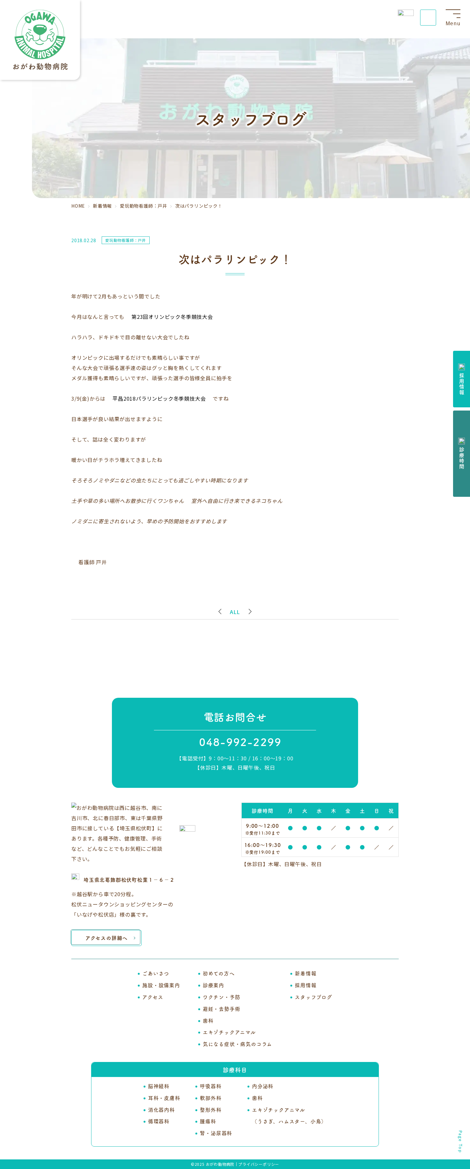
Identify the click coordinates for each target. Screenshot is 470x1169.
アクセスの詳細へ (106, 937)
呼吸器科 (210, 1085)
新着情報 (305, 973)
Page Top (461, 1141)
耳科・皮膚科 (164, 1097)
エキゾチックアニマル (229, 1031)
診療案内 (213, 984)
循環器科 (158, 1121)
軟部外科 (210, 1097)
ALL (235, 612)
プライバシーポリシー (258, 1164)
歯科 (208, 1020)
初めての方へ (219, 973)
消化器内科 (161, 1109)
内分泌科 (262, 1085)
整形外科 (210, 1109)
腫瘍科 (208, 1121)
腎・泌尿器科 (216, 1132)
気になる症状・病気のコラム (237, 1043)
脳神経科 (158, 1085)
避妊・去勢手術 (221, 1008)
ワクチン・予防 (221, 996)
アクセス (152, 996)
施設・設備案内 (161, 984)
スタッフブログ (313, 996)
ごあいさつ (155, 973)
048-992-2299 (240, 741)
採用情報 (305, 984)
